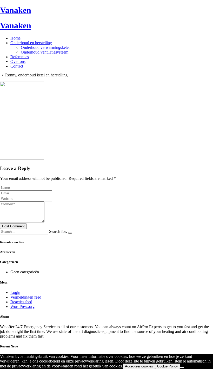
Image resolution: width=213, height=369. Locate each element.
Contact (16, 66)
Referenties (19, 57)
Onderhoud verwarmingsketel (45, 47)
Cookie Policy (167, 366)
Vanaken (15, 10)
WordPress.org (22, 306)
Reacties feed (21, 302)
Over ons (17, 61)
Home (15, 38)
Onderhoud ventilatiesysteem (44, 52)
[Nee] (182, 367)
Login (15, 292)
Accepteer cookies (139, 366)
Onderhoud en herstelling (31, 43)
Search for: (58, 231)
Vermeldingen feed (25, 297)
